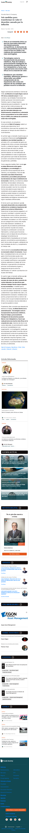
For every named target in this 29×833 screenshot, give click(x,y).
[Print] (24, 32)
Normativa (16, 778)
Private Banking (5, 778)
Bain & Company (6, 347)
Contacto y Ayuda (11, 816)
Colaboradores (10, 604)
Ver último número (14, 554)
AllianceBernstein (6, 446)
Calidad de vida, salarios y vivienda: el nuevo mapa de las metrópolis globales (10, 743)
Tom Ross (3, 573)
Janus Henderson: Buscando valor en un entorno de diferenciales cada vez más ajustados (11, 580)
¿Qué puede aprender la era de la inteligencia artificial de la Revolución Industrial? (10, 593)
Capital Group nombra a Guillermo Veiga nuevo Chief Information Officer (13, 485)
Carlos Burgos (7, 37)
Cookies (13, 830)
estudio (3, 349)
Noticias (3, 767)
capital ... (8, 419)
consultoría (13, 419)
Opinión (6, 563)
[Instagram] (11, 819)
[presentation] (2, 612)
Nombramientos (5, 770)
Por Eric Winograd (8, 444)
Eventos (6, 657)
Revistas (3, 795)
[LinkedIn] (15, 32)
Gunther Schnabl (5, 596)
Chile (19, 347)
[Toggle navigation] (27, 2)
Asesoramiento (5, 786)
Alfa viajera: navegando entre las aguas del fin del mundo (10, 728)
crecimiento (10, 385)
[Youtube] (15, 819)
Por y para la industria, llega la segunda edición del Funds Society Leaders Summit (16, 680)
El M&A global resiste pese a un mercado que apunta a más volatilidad (14, 474)
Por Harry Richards (8, 383)
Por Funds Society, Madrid (10, 417)
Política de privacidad (20, 828)
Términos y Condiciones (7, 828)
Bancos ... (4, 385)
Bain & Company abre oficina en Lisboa (12, 412)
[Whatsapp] (27, 32)
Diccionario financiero (6, 789)
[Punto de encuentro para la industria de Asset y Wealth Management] (6, 2)
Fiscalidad (3, 784)
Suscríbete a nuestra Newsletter (16, 810)
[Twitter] (21, 32)
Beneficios (14, 347)
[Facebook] (18, 32)
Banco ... (13, 446)
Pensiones (16, 775)
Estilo (5, 707)
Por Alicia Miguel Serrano (9, 733)
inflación (9, 349)
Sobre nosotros (10, 633)
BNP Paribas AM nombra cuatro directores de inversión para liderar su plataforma (14, 462)
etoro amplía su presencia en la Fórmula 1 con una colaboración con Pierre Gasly (10, 717)
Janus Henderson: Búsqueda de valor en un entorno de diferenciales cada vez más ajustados (14, 495)
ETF (14, 772)
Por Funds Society (8, 720)
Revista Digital (10, 508)
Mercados (3, 772)
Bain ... (3, 419)
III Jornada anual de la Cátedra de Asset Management (15, 692)
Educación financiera (6, 792)
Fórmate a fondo (6, 781)
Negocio (3, 775)
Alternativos (16, 770)
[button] (13, 827)
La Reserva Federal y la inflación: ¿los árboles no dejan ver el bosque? (14, 379)
